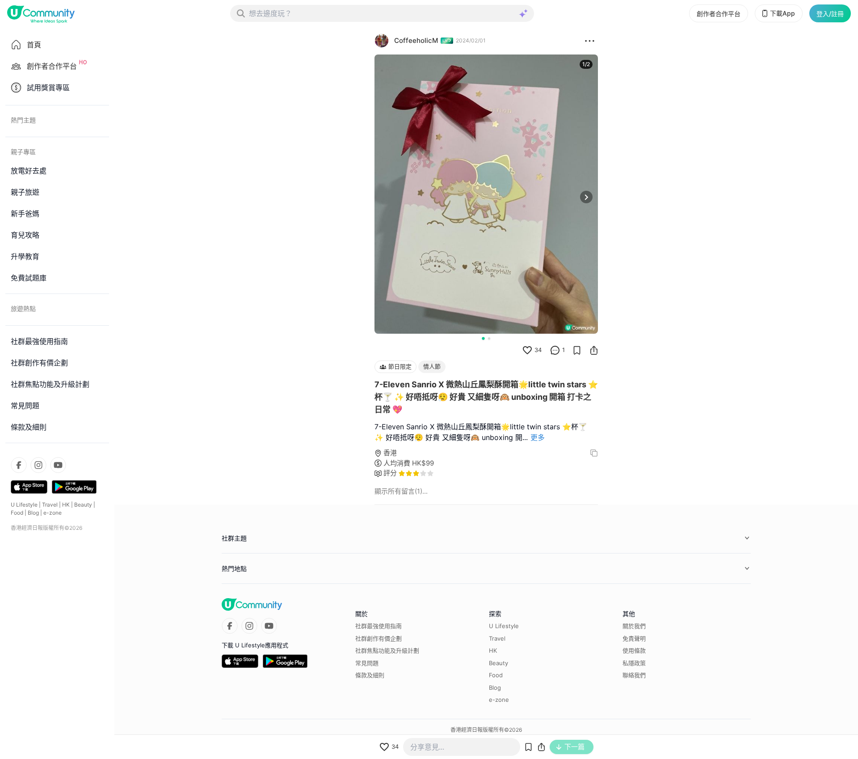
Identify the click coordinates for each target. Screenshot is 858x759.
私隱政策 (634, 663)
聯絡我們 (634, 675)
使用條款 (634, 650)
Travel (50, 504)
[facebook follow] (19, 465)
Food (17, 512)
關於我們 (634, 625)
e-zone (52, 512)
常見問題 (367, 663)
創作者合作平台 (718, 13)
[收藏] (577, 350)
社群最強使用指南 (378, 625)
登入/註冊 (830, 13)
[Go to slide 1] (483, 338)
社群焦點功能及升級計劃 (387, 650)
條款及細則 (369, 675)
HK (66, 504)
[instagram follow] (38, 465)
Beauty (83, 504)
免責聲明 (634, 638)
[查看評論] (555, 350)
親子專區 (23, 151)
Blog (33, 512)
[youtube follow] (58, 465)
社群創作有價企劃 (378, 638)
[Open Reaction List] (589, 41)
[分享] (594, 350)
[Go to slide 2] (489, 338)
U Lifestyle (24, 504)
